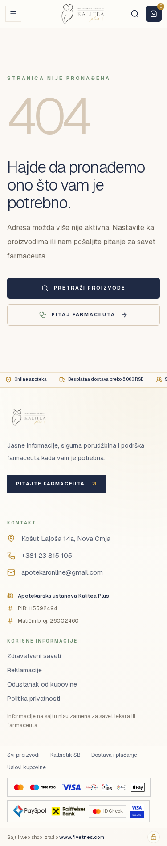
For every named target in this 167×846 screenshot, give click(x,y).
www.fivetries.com (81, 837)
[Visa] (71, 787)
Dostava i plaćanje (114, 755)
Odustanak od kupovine (42, 684)
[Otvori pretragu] (135, 14)
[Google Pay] (121, 787)
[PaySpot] (29, 811)
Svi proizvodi (23, 755)
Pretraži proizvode (90, 288)
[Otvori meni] (13, 14)
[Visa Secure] (137, 811)
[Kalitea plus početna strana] (83, 14)
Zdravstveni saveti (34, 656)
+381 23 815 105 (46, 555)
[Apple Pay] (138, 787)
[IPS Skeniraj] (107, 787)
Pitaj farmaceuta (84, 314)
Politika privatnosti (33, 699)
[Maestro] (42, 787)
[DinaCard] (91, 787)
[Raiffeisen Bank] (67, 811)
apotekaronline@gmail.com (62, 572)
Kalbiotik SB (65, 755)
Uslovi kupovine (26, 767)
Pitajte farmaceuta (50, 484)
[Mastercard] (18, 787)
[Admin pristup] (153, 837)
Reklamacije (24, 670)
